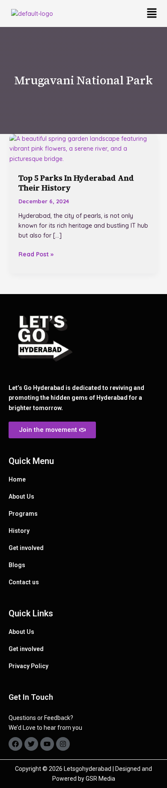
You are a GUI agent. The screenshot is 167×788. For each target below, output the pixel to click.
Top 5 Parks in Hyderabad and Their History (76, 182)
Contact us (24, 582)
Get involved (26, 547)
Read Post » (36, 254)
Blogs (17, 565)
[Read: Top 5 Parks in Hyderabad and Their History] (83, 148)
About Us (21, 496)
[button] (152, 13)
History (19, 530)
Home (17, 479)
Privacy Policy (28, 666)
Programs (23, 513)
